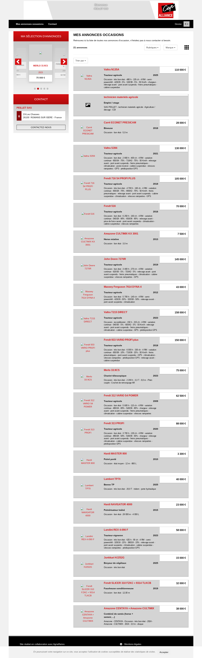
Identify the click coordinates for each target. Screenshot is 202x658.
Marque (170, 47)
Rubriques (151, 47)
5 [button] (47, 89)
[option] (41, 63)
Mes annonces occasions (30, 24)
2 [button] (38, 89)
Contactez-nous (41, 127)
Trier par (80, 60)
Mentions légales (132, 644)
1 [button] (35, 89)
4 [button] (44, 89)
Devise (178, 24)
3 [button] (41, 89)
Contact (52, 24)
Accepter (164, 652)
